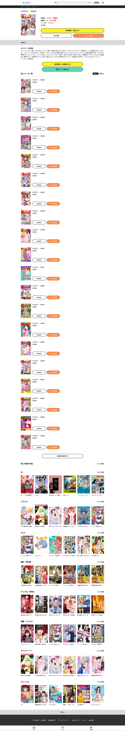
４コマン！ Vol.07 (38, 192)
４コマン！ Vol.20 (38, 436)
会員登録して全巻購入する (62, 64)
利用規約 (43, 720)
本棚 (91, 729)
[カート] (103, 3)
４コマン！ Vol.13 (38, 305)
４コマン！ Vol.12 (38, 286)
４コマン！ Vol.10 (38, 248)
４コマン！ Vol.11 (38, 267)
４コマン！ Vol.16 (38, 361)
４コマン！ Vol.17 (38, 379)
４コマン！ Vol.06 (38, 173)
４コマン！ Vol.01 (38, 80)
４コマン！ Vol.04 (38, 136)
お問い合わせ (75, 720)
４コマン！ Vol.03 (38, 117)
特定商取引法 (51, 720)
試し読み (56, 36)
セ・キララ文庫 (51, 20)
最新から (101, 73)
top (22, 6)
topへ (62, 712)
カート (62, 729)
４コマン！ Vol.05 (38, 155)
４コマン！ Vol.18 (38, 398)
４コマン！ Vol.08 (38, 211)
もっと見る (100, 464)
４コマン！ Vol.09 (38, 230)
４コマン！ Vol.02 (38, 98)
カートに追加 (88, 36)
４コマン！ (35, 6)
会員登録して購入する (72, 30)
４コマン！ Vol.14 (38, 323)
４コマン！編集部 (52, 18)
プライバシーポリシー (64, 720)
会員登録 (96, 2)
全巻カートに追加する (62, 69)
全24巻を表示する (62, 456)
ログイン (89, 2)
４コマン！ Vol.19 (38, 417)
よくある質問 (35, 720)
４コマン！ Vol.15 (38, 342)
